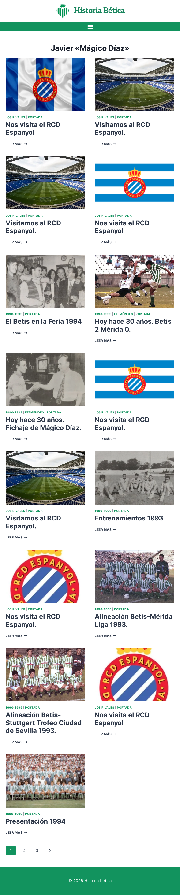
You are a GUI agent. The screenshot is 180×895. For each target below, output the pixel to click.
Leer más (16, 144)
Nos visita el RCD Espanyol (33, 129)
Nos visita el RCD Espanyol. (122, 424)
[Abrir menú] (90, 26)
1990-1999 (14, 314)
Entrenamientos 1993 (129, 518)
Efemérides (123, 314)
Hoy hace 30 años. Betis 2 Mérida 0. (133, 325)
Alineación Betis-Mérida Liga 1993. (133, 620)
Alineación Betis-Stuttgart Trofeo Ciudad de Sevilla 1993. (44, 723)
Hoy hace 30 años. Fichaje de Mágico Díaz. (43, 424)
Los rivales (15, 117)
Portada (35, 117)
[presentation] (45, 84)
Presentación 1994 (36, 821)
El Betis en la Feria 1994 (44, 321)
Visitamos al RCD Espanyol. (122, 129)
